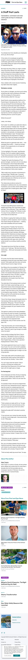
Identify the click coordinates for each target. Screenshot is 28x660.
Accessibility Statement (6, 644)
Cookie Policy (17, 644)
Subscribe (14, 619)
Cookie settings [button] (7, 655)
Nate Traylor (5, 462)
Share (25, 8)
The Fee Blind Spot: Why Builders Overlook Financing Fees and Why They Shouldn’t (11, 566)
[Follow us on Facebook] (2, 633)
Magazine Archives (16, 622)
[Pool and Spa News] (14, 2)
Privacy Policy (17, 642)
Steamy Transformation (9, 595)
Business (3, 8)
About (2, 639)
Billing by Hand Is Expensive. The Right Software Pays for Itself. (13, 583)
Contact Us (3, 642)
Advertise (17, 639)
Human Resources (6, 492)
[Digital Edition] (6, 627)
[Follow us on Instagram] (4, 633)
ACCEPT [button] (16, 655)
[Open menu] (25, 2)
